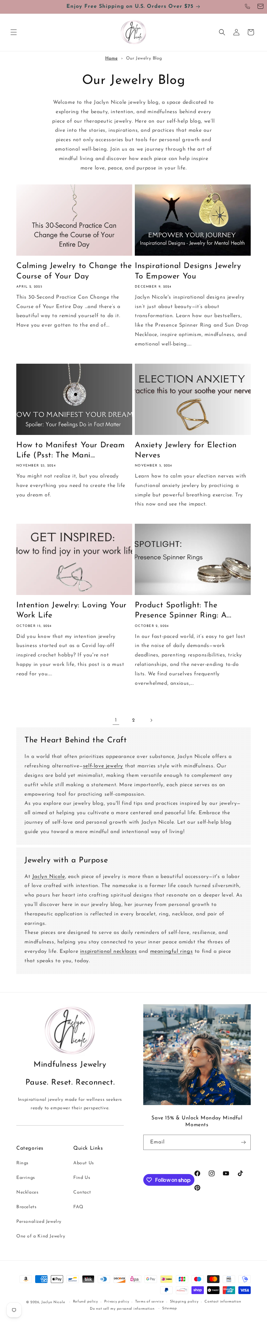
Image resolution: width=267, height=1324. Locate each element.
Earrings (25, 1177)
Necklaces (27, 1192)
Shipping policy (184, 1302)
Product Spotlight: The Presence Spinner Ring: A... (183, 610)
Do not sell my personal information (122, 1309)
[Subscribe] (243, 1142)
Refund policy (85, 1302)
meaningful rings (171, 951)
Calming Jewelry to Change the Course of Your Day (74, 271)
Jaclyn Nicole (48, 876)
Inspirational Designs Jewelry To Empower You (188, 271)
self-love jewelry (103, 766)
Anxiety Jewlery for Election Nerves (186, 450)
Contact (82, 1192)
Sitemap (169, 1308)
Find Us (81, 1177)
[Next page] (151, 720)
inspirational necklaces (108, 951)
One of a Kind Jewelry (40, 1236)
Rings (22, 1163)
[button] (14, 32)
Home (111, 58)
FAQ (78, 1207)
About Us (83, 1163)
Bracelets (26, 1207)
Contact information (222, 1302)
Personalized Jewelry (39, 1221)
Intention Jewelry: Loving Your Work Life (71, 610)
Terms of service (149, 1302)
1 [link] (116, 720)
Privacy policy (116, 1302)
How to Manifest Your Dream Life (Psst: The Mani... (70, 450)
